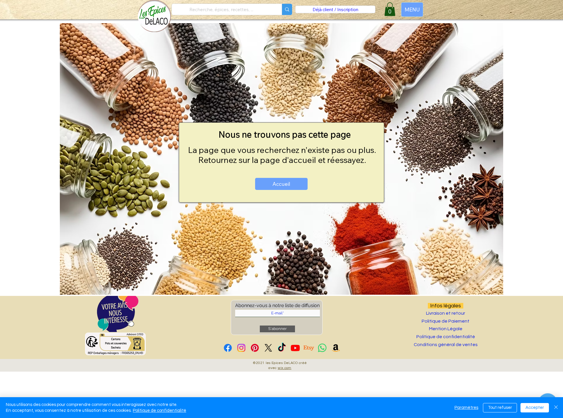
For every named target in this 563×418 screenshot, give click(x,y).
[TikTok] (282, 348)
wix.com (284, 368)
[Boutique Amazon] (335, 348)
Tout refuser (500, 407)
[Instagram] (241, 348)
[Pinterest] (255, 348)
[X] (268, 348)
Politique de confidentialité (159, 410)
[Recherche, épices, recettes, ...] (287, 9)
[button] (118, 314)
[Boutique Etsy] (308, 348)
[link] (390, 9)
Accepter (534, 407)
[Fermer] (555, 407)
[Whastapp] (322, 348)
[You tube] (295, 348)
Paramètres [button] (466, 407)
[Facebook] (228, 348)
